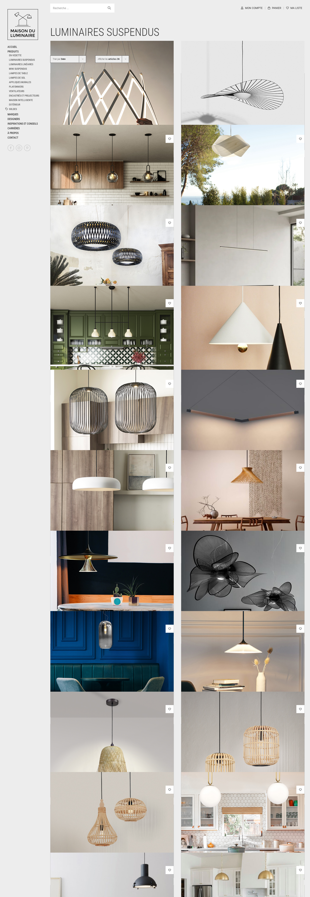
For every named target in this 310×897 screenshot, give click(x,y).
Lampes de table (18, 73)
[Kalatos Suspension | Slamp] (112, 267)
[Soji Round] (112, 186)
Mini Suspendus (18, 68)
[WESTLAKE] (112, 347)
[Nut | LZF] (242, 186)
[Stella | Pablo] (112, 102)
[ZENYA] (242, 512)
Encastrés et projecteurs (24, 95)
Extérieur (14, 104)
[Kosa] (112, 512)
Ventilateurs (16, 91)
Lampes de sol (17, 77)
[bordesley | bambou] (242, 753)
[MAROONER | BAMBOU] (112, 753)
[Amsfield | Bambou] (112, 834)
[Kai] (112, 431)
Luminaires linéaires (21, 64)
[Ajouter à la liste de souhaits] (170, 139)
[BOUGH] (242, 431)
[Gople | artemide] (112, 673)
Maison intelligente (21, 100)
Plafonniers (16, 86)
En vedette (15, 55)
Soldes (13, 109)
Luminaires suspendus (22, 59)
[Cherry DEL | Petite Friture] (242, 347)
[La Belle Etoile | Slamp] (242, 592)
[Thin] (242, 267)
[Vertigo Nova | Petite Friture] (242, 102)
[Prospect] (242, 834)
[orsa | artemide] (242, 673)
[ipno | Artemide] (112, 592)
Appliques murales (20, 82)
